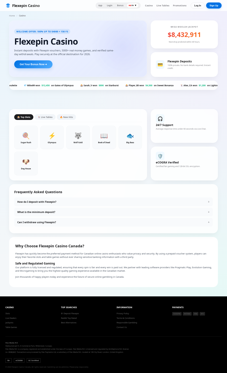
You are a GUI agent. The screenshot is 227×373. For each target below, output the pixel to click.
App (100, 5)
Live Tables (162, 5)
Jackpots (9, 322)
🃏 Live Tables (45, 117)
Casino (149, 5)
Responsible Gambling (127, 322)
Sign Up (214, 5)
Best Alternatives (68, 322)
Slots (7, 313)
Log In (197, 5)
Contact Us (122, 327)
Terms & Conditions (126, 318)
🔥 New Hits (66, 117)
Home (12, 15)
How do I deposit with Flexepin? (36, 202)
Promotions (179, 5)
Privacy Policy (123, 313)
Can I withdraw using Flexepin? (36, 222)
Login (109, 5)
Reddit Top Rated (69, 318)
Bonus (120, 5)
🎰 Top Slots (23, 117)
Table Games (11, 327)
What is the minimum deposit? (36, 212)
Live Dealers (10, 318)
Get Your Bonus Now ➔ (33, 64)
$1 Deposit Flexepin (70, 313)
